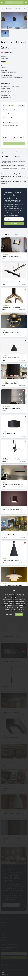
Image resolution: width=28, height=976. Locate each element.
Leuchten (17, 8)
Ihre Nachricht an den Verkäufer (11, 125)
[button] (7, 152)
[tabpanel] (14, 20)
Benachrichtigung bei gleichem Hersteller (14, 179)
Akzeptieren (19, 614)
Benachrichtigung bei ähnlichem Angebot (14, 176)
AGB (3, 972)
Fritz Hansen (4, 58)
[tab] (5, 33)
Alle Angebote (9, 8)
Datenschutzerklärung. (16, 611)
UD (2, 2)
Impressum (5, 974)
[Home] (2, 8)
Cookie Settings (8, 614)
